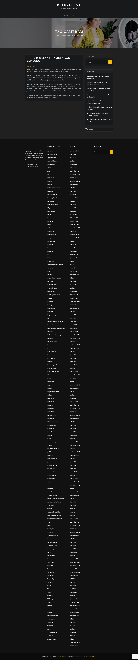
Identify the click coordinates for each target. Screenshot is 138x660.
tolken (49, 525)
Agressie (50, 151)
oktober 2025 (74, 178)
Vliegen (49, 589)
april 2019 (73, 321)
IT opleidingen (51, 351)
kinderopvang (51, 368)
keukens (50, 361)
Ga (110, 62)
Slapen (49, 482)
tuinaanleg (50, 549)
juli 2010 (72, 639)
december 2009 (75, 642)
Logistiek (50, 385)
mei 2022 (73, 248)
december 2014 (75, 482)
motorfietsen (51, 412)
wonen (49, 609)
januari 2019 (74, 331)
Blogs (49, 208)
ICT (48, 318)
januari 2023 (74, 221)
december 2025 (75, 171)
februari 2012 (74, 595)
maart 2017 (73, 398)
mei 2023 (73, 208)
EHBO (49, 254)
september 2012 (75, 572)
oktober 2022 (74, 231)
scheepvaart (51, 468)
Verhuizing (50, 575)
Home (66, 15)
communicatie (51, 234)
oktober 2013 (74, 529)
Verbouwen (50, 569)
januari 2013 (74, 559)
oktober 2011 (74, 609)
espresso (50, 268)
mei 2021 (73, 265)
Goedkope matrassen (54, 295)
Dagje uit (50, 244)
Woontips (50, 622)
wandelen (50, 595)
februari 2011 (74, 636)
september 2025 (75, 181)
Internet (49, 345)
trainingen (50, 529)
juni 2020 (73, 281)
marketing (50, 398)
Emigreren (50, 261)
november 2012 (75, 565)
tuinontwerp (51, 555)
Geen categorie (52, 285)
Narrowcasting (51, 425)
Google (49, 298)
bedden (49, 184)
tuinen (49, 552)
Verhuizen (50, 572)
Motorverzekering (52, 422)
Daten (49, 248)
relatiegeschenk (52, 465)
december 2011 (75, 602)
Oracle (49, 438)
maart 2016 (73, 435)
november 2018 (75, 338)
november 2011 (75, 606)
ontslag (49, 435)
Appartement (51, 158)
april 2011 (73, 629)
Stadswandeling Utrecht (54, 502)
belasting (50, 191)
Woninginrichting (52, 616)
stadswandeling (52, 495)
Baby (49, 174)
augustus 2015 (74, 455)
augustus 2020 (74, 275)
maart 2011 (73, 632)
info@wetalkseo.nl (32, 164)
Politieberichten (52, 458)
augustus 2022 (74, 238)
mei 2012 (73, 585)
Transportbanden (52, 535)
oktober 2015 (74, 448)
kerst (49, 355)
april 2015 (73, 468)
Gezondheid (51, 291)
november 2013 (75, 525)
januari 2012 (74, 599)
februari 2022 (74, 254)
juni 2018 (73, 355)
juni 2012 (73, 582)
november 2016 (75, 408)
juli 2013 (72, 539)
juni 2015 (73, 462)
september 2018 (75, 345)
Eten (48, 271)
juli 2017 (72, 392)
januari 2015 (74, 478)
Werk (49, 602)
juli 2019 (72, 311)
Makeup (49, 395)
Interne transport (52, 341)
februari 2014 (74, 515)
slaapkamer (51, 478)
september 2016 (75, 415)
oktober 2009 (74, 646)
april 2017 (73, 395)
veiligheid (50, 565)
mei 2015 (73, 465)
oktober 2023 (74, 198)
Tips (48, 522)
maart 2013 (73, 552)
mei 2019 (73, 318)
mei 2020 (73, 285)
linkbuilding (50, 382)
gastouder (50, 281)
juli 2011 (72, 619)
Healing (49, 305)
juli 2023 (72, 201)
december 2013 (75, 522)
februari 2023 (74, 218)
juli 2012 (72, 579)
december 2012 (75, 562)
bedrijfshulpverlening (53, 188)
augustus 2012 (74, 575)
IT (48, 348)
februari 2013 (74, 555)
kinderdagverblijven (53, 365)
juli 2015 (72, 458)
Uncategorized (51, 559)
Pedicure (50, 455)
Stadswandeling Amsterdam (56, 499)
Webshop (50, 599)
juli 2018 (72, 351)
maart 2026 (73, 164)
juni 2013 (73, 542)
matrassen (50, 402)
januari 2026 (74, 168)
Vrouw (49, 592)
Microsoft (50, 405)
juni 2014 (73, 502)
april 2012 (73, 589)
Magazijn (50, 388)
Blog (72, 15)
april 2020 (73, 288)
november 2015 (75, 445)
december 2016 (75, 405)
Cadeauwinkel (31, 66)
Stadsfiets (50, 492)
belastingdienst (52, 198)
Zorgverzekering (52, 632)
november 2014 (75, 485)
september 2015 (75, 452)
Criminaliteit (51, 241)
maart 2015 (73, 472)
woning (49, 612)
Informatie (50, 325)
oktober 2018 (74, 341)
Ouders (49, 445)
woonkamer (51, 619)
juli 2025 (72, 188)
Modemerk (50, 408)
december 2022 (75, 224)
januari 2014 (74, 519)
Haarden (50, 301)
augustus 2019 (74, 308)
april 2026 (73, 161)
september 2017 (75, 385)
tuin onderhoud (52, 542)
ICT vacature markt (91, 656)
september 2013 (75, 532)
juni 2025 (73, 191)
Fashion (49, 275)
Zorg (48, 629)
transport (50, 532)
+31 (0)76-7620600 (32, 167)
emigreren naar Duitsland (55, 265)
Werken (49, 606)
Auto (48, 171)
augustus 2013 (74, 535)
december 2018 (75, 335)
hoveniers (50, 311)
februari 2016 (74, 438)
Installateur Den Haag (54, 335)
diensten (50, 251)
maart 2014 (73, 512)
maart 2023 (73, 214)
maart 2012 (73, 592)
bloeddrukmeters (52, 204)
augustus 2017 (74, 388)
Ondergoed (50, 428)
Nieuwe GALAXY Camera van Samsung (73, 35)
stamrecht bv (51, 505)
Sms (48, 485)
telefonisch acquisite (53, 512)
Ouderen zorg (51, 442)
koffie (49, 378)
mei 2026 (73, 158)
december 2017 (75, 375)
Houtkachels (51, 308)
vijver (49, 585)
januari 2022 (74, 258)
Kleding (49, 375)
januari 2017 (74, 402)
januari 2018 (74, 372)
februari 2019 (74, 328)
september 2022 (75, 234)
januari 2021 (74, 271)
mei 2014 (73, 505)
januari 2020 (74, 298)
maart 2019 (73, 325)
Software (50, 489)
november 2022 (75, 228)
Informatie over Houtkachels (56, 328)
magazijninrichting (53, 392)
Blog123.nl (69, 5)
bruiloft (49, 224)
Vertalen (50, 582)
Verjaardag (50, 579)
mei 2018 (73, 358)
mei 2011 (73, 626)
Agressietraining (52, 154)
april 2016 (73, 432)
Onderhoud (51, 432)
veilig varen (50, 562)
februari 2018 (74, 368)
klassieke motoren (53, 372)
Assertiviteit (51, 164)
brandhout (50, 221)
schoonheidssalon (52, 472)
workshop (50, 626)
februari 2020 (74, 295)
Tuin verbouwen (52, 545)
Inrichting (50, 331)
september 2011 (75, 612)
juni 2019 (73, 315)
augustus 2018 (74, 348)
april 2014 (73, 509)
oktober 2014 (74, 489)
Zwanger (50, 636)
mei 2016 (73, 428)
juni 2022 (73, 244)
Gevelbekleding (52, 288)
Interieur (50, 338)
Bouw (49, 214)
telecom (49, 509)
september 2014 (75, 492)
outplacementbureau (53, 448)
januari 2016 (74, 442)
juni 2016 (73, 425)
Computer (50, 238)
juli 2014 (72, 499)
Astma (49, 168)
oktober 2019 (74, 305)
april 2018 (73, 361)
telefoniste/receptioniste (54, 519)
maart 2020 (73, 291)
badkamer (50, 178)
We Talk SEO (62, 656)
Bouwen (49, 218)
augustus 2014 (74, 495)
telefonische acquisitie (54, 515)
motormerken (51, 415)
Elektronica (50, 258)
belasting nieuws (52, 194)
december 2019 (75, 301)
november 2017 (75, 378)
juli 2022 (72, 241)
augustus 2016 (74, 418)
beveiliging (50, 201)
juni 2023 (73, 204)
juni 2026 (73, 154)
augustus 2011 (74, 616)
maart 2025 (73, 194)
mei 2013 (73, 545)
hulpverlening (51, 315)
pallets (49, 452)
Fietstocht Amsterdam (54, 278)
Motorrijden (51, 418)
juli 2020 (72, 278)
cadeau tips (50, 228)
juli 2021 (72, 261)
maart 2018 (73, 365)
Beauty (49, 181)
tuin (48, 539)
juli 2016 (72, 422)
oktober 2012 (74, 569)
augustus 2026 (74, 151)
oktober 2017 (74, 382)
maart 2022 (73, 251)
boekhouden (51, 211)
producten (50, 462)
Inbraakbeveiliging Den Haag (56, 321)
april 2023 (73, 211)
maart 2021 (73, 268)
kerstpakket (51, 358)
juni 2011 (73, 622)
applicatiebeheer (52, 161)
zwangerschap (51, 639)
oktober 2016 (74, 412)
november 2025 (75, 174)
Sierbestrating (51, 475)
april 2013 (73, 549)
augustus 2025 (74, 184)
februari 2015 (74, 475)
